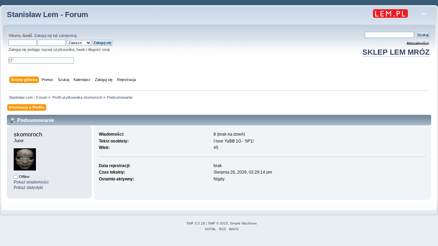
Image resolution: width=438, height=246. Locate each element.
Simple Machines (243, 223)
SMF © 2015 (218, 223)
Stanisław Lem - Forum (47, 14)
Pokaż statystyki (28, 187)
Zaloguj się (43, 35)
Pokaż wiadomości (31, 182)
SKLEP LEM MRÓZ (395, 52)
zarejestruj (67, 35)
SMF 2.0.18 (195, 223)
